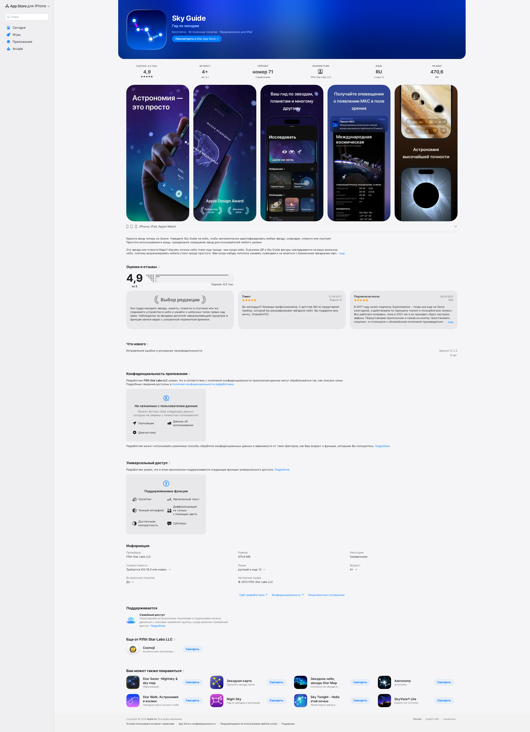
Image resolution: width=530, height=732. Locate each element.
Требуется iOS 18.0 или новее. (146, 569)
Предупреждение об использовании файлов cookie (248, 724)
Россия (417, 719)
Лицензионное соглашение (326, 595)
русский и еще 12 (249, 569)
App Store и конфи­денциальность (197, 724)
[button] (26, 28)
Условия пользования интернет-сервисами (150, 724)
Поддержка (288, 724)
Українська (449, 719)
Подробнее (382, 446)
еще (342, 253)
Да (128, 581)
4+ (351, 569)
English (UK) (432, 719)
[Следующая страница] (462, 152)
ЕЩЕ (450, 321)
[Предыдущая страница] (122, 152)
